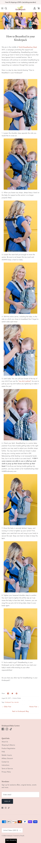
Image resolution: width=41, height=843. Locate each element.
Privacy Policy (6, 772)
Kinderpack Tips (9, 702)
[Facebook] (3, 729)
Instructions (5, 765)
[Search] (7, 8)
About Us (5, 742)
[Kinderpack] (20, 8)
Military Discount (7, 758)
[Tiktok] (11, 729)
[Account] (34, 8)
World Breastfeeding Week (28, 47)
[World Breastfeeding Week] (20, 104)
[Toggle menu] (2, 8)
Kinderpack (10, 836)
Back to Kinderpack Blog (20, 711)
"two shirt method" (24, 381)
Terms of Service (7, 768)
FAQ (3, 752)
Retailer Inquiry (7, 755)
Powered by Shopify (18, 836)
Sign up (7, 801)
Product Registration (8, 748)
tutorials (16, 702)
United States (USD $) (10, 830)
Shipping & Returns (8, 745)
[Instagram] (7, 729)
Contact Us (5, 762)
